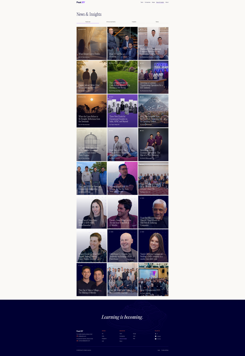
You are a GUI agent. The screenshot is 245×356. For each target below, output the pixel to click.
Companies (122, 336)
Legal (159, 350)
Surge (134, 333)
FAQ (134, 338)
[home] (81, 2)
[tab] (88, 21)
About (121, 341)
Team (121, 333)
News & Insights (123, 338)
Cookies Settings (164, 350)
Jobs (134, 336)
